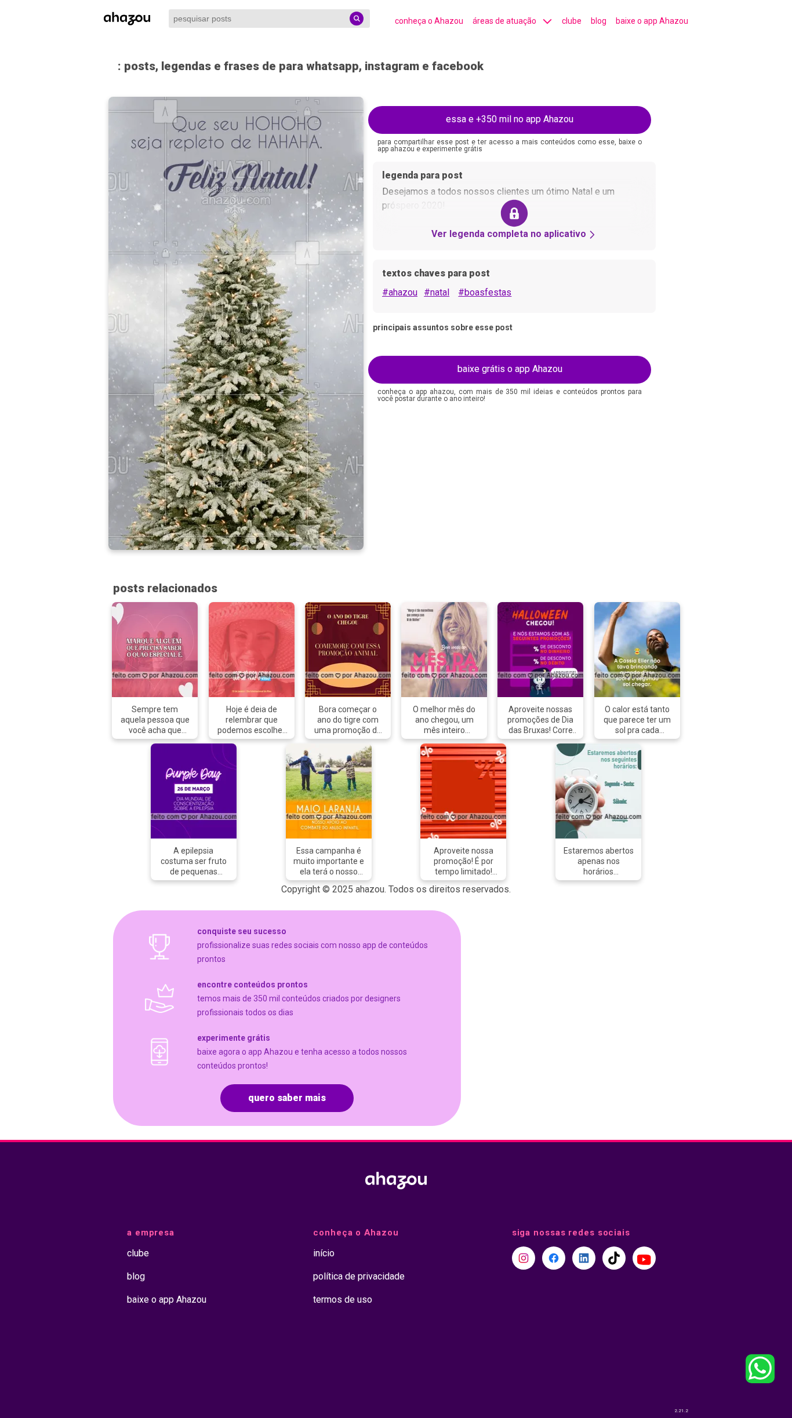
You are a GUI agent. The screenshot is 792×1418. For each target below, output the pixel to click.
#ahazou (399, 292)
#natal (436, 292)
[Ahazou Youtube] (644, 1258)
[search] (357, 18)
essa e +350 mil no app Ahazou (509, 119)
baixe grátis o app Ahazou (509, 368)
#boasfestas (484, 292)
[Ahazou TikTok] (614, 1258)
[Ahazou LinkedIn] (583, 1258)
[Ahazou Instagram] (523, 1258)
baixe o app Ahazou (652, 20)
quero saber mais (287, 1097)
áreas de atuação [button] (504, 20)
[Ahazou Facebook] (553, 1258)
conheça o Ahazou (429, 20)
